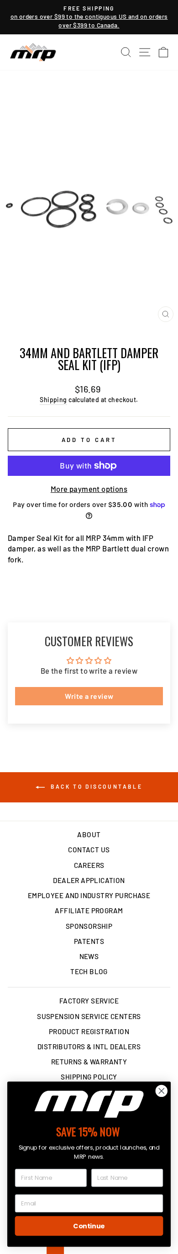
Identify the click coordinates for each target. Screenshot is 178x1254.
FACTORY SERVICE (89, 1001)
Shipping (53, 399)
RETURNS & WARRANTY (89, 1062)
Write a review (89, 696)
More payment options (89, 488)
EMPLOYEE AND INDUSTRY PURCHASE (89, 895)
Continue (89, 1225)
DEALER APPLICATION (89, 880)
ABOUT (88, 834)
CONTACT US (89, 849)
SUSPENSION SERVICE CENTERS (89, 1016)
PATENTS (89, 941)
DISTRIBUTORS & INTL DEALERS (89, 1046)
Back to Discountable (95, 786)
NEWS (89, 956)
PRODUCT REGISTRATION (89, 1031)
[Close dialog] (161, 1091)
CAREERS (89, 865)
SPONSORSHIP (89, 926)
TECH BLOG (89, 971)
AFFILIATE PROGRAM (89, 910)
